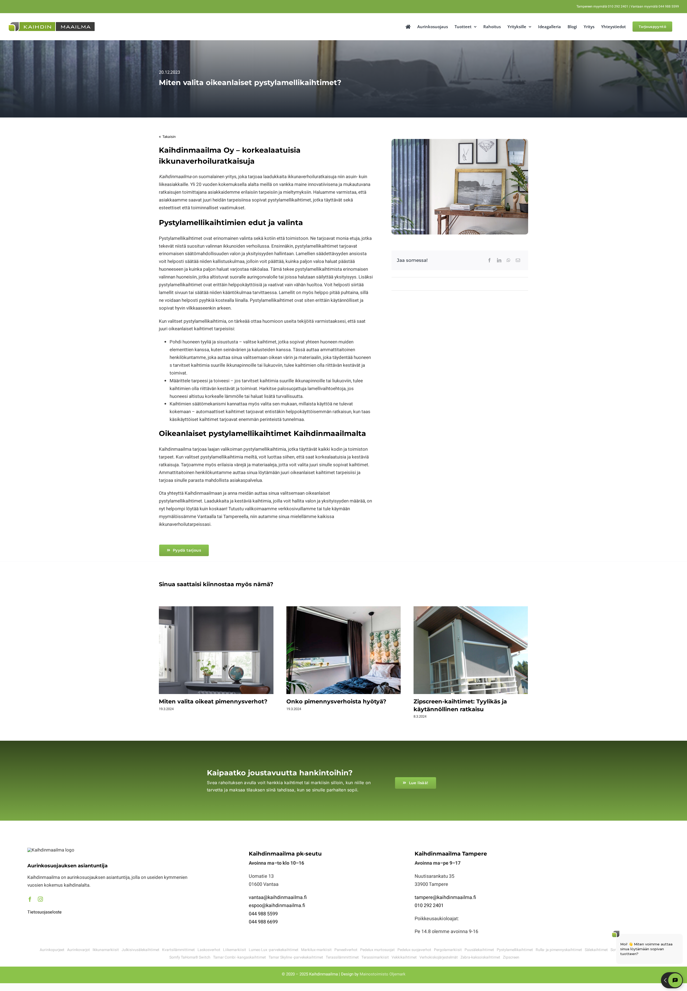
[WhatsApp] (508, 260)
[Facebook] (489, 260)
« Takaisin (167, 136)
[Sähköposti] (518, 260)
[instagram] (40, 899)
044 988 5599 (263, 913)
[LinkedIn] (499, 260)
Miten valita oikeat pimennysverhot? (216, 650)
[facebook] (29, 899)
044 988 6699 (263, 922)
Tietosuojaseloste (44, 912)
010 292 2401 (429, 905)
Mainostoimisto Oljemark (382, 974)
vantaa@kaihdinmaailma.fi (278, 897)
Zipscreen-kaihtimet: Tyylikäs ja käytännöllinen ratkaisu (470, 650)
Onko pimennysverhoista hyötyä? (343, 650)
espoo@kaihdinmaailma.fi (277, 905)
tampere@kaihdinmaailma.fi (445, 897)
